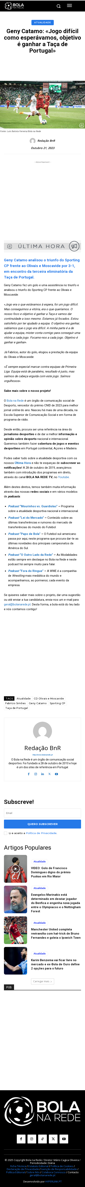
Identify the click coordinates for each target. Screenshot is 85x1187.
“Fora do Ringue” (25, 571)
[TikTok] (42, 1139)
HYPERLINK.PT (53, 1181)
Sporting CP (57, 703)
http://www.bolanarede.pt (42, 755)
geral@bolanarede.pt (17, 604)
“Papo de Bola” (24, 534)
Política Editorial (15, 1172)
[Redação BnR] (33, 141)
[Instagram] (35, 773)
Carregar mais (41, 981)
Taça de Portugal (16, 708)
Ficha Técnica (18, 1166)
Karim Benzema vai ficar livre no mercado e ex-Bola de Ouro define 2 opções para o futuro (55, 964)
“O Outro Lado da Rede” (30, 555)
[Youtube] (56, 773)
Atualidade (42, 22)
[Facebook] (28, 773)
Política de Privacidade (41, 833)
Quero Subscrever (42, 824)
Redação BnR (46, 140)
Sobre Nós (33, 1172)
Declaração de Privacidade (23, 1169)
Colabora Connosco (54, 1172)
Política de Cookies (62, 1166)
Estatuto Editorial (38, 1166)
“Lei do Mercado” (26, 517)
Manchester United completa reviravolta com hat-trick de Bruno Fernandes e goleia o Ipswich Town (56, 933)
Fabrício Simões (15, 703)
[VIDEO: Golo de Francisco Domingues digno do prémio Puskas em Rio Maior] (15, 869)
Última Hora (23, 463)
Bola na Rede (15, 400)
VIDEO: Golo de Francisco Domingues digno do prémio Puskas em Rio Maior (51, 872)
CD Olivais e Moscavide (49, 698)
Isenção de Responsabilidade (59, 1169)
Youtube (63, 477)
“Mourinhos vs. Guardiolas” (33, 506)
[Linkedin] (42, 773)
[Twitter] (49, 773)
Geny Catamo (38, 703)
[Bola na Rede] (14, 6)
